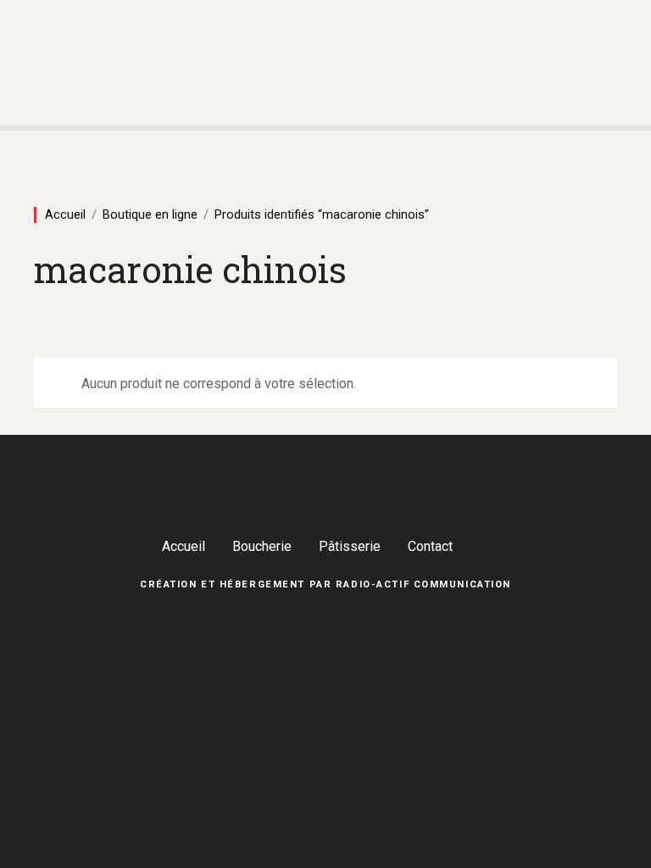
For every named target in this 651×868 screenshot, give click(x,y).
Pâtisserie (350, 546)
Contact (430, 546)
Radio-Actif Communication (423, 584)
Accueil (65, 214)
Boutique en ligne (150, 214)
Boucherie (262, 546)
